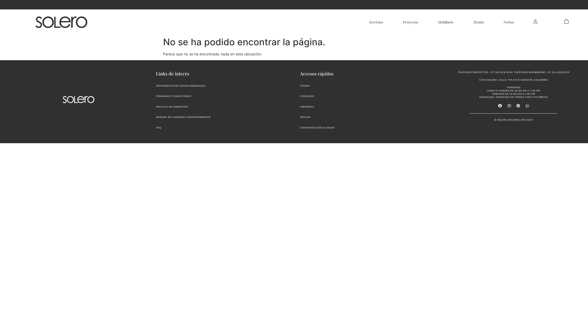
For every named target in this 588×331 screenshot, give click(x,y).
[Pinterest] (518, 105)
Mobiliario (445, 22)
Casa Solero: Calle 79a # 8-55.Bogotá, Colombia (513, 79)
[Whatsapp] (527, 105)
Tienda (478, 22)
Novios (508, 22)
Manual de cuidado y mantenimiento (183, 117)
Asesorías (307, 106)
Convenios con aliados (317, 127)
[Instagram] (509, 105)
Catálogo (307, 96)
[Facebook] (500, 105)
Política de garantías (172, 106)
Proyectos (410, 22)
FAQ (158, 127)
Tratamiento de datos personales (181, 85)
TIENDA (305, 85)
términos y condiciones (173, 96)
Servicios (376, 22)
